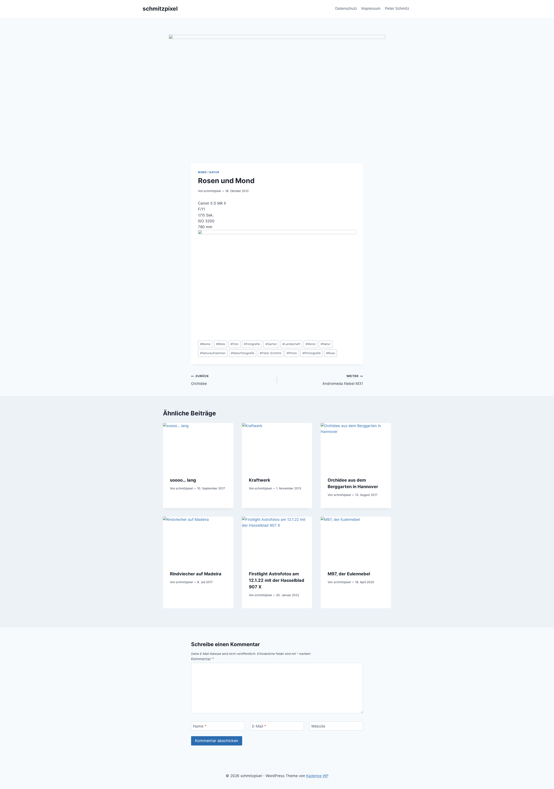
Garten (271, 344)
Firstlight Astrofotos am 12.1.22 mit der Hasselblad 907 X (276, 580)
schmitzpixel (212, 191)
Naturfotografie (242, 353)
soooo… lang (183, 480)
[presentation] (198, 446)
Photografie (312, 353)
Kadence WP (317, 776)
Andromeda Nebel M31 (342, 380)
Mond (202, 172)
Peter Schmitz (397, 8)
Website (318, 726)
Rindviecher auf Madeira (195, 573)
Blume (205, 344)
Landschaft (291, 344)
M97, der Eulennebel (349, 573)
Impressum (370, 8)
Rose (330, 353)
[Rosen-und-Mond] (277, 282)
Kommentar (202, 659)
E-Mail (259, 726)
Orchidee (200, 380)
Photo (292, 353)
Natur (214, 172)
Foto (234, 344)
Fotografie (252, 344)
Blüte (220, 344)
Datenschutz (346, 8)
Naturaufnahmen (212, 353)
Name (199, 726)
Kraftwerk (259, 480)
